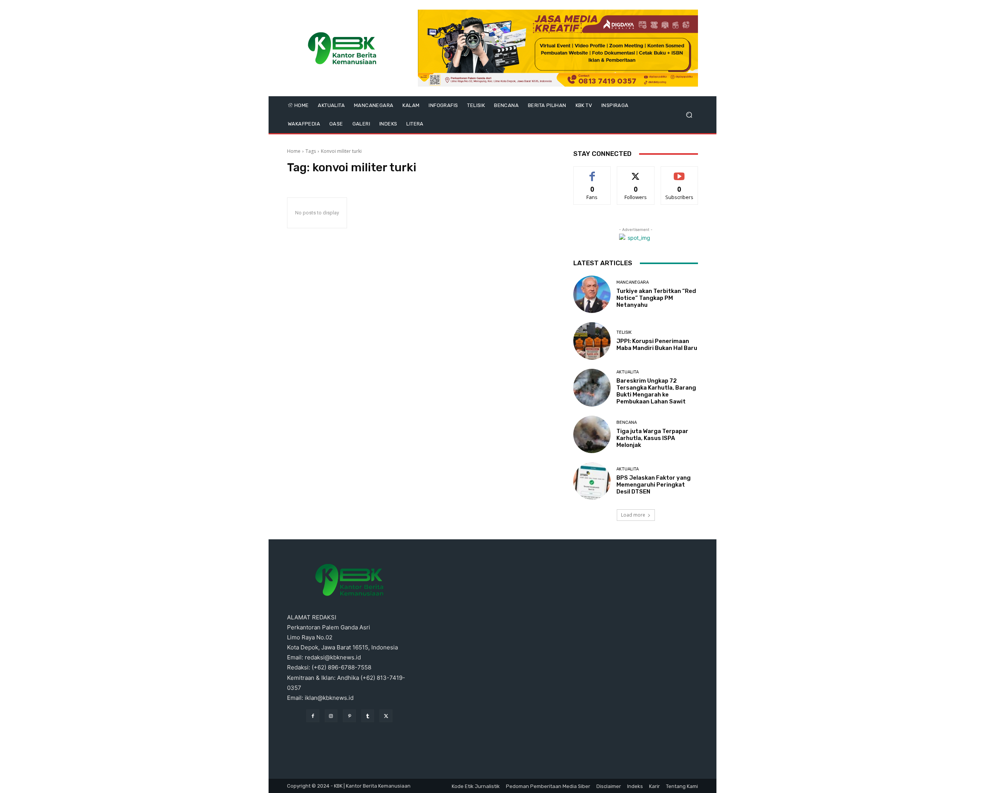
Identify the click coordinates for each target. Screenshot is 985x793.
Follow (636, 172)
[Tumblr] (367, 716)
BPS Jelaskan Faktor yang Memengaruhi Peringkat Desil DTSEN (653, 484)
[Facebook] (312, 716)
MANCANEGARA (632, 282)
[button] (689, 115)
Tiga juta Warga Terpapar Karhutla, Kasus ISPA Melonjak (652, 438)
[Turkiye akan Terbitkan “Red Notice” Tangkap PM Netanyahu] (592, 294)
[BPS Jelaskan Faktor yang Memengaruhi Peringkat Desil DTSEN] (592, 481)
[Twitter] (385, 716)
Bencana (626, 422)
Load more (633, 515)
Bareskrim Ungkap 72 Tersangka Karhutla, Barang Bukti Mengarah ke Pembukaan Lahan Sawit (656, 391)
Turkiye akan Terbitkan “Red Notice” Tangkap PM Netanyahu (656, 298)
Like (592, 172)
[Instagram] (331, 716)
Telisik (624, 332)
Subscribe (679, 172)
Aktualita (627, 372)
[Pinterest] (349, 716)
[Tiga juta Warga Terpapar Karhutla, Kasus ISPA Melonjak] (592, 434)
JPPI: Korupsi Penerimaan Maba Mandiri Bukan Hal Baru (656, 344)
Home (294, 151)
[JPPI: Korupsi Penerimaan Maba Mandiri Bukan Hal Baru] (592, 341)
